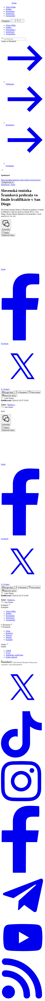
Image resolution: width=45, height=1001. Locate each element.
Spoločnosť (5, 185)
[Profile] (13, 20)
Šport (13, 185)
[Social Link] (22, 708)
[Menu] (22, 20)
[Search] (17, 20)
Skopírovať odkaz (8, 235)
